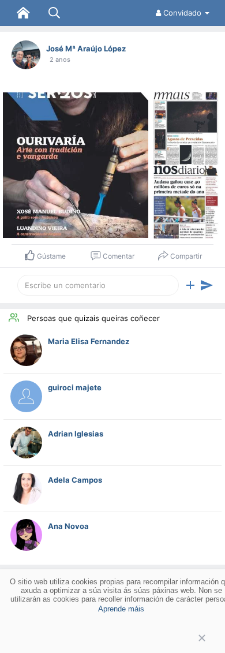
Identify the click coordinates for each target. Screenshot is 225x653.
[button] (190, 285)
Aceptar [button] (112, 638)
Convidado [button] (182, 12)
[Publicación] (206, 285)
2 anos (60, 59)
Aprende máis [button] (121, 609)
